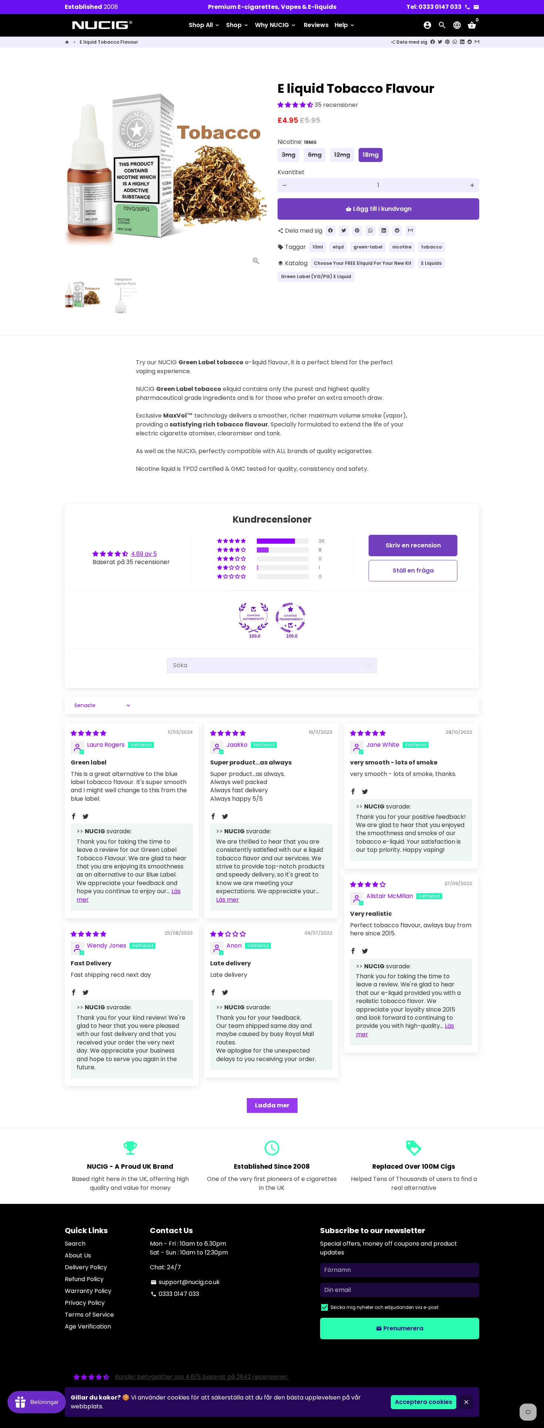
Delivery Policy (86, 1267)
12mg (342, 155)
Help (345, 25)
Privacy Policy (85, 1303)
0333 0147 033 (175, 1294)
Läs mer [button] (227, 899)
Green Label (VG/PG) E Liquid (316, 276)
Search (75, 1243)
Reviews (316, 25)
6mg (315, 155)
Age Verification (88, 1326)
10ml (317, 247)
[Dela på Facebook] (432, 42)
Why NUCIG (275, 25)
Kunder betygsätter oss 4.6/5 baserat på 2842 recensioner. (202, 1377)
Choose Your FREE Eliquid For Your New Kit (363, 263)
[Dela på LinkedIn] (462, 42)
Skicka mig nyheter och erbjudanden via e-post (384, 1307)
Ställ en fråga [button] (413, 570)
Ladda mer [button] (272, 1105)
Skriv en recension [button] (413, 545)
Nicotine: (297, 142)
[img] (88, 733)
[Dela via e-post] (477, 42)
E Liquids (431, 263)
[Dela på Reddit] (469, 42)
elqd (338, 247)
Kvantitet (291, 172)
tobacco (431, 247)
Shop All (204, 25)
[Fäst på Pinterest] (447, 42)
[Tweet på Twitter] (440, 42)
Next (256, 171)
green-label (368, 247)
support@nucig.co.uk (185, 1282)
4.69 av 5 (144, 554)
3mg (288, 155)
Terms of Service (89, 1314)
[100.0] (253, 617)
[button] (296, 105)
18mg (371, 155)
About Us (78, 1255)
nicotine (402, 247)
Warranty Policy (88, 1291)
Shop (237, 25)
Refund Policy (84, 1279)
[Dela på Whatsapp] (455, 42)
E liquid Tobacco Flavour (109, 42)
